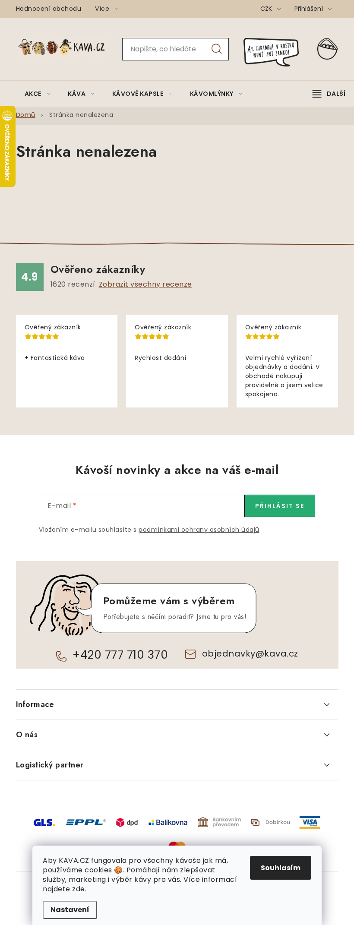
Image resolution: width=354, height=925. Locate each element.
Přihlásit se (279, 506)
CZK (267, 8)
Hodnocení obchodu (49, 8)
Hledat (217, 49)
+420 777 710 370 (120, 655)
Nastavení (70, 910)
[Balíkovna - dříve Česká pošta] (168, 822)
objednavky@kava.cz (250, 653)
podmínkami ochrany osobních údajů (199, 529)
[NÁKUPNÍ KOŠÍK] (327, 49)
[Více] (329, 94)
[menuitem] (37, 94)
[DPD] (127, 822)
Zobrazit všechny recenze (145, 284)
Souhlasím (280, 868)
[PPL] (85, 822)
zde (78, 889)
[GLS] (44, 822)
